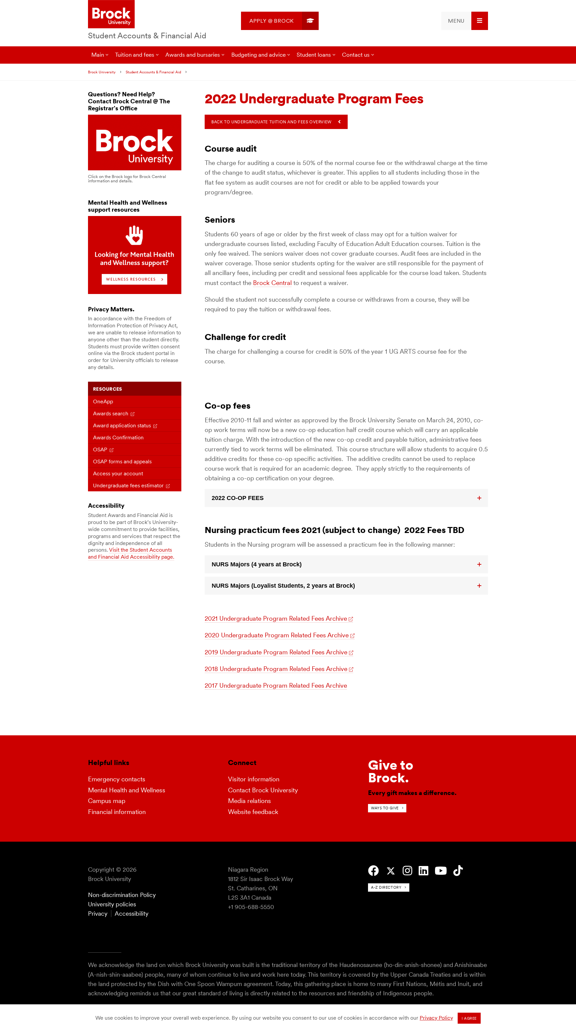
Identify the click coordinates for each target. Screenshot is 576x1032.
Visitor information (253, 779)
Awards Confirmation (118, 437)
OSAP (100, 449)
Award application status (122, 425)
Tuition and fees (134, 54)
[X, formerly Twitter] (390, 871)
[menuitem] (280, 21)
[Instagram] (407, 870)
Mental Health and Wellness (126, 790)
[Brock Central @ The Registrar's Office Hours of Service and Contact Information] (134, 168)
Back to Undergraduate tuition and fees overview (271, 121)
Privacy (97, 913)
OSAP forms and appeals (122, 461)
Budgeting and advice (258, 54)
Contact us (356, 54)
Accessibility (131, 913)
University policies (112, 904)
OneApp (103, 401)
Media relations (249, 801)
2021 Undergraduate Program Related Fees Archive (276, 618)
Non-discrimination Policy (122, 894)
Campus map (106, 801)
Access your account (118, 473)
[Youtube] (441, 870)
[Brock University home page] (111, 14)
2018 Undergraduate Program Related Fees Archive (276, 669)
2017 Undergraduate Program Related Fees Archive (276, 685)
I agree (469, 1018)
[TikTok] (458, 870)
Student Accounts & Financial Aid (147, 35)
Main (97, 54)
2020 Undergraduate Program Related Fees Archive (277, 635)
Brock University (102, 72)
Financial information (117, 812)
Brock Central (272, 283)
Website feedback (253, 812)
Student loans (314, 54)
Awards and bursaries (192, 54)
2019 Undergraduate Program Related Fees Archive (276, 652)
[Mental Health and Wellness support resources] (134, 292)
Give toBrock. (390, 771)
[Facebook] (373, 870)
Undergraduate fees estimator (128, 485)
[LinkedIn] (423, 870)
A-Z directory (386, 887)
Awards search (110, 413)
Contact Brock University (263, 790)
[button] (346, 498)
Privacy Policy (436, 1018)
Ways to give (385, 808)
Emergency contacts (116, 779)
